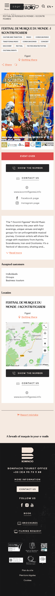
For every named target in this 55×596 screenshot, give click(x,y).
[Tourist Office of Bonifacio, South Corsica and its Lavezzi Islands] (24, 7)
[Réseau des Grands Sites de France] (16, 560)
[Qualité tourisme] (31, 560)
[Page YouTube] (32, 505)
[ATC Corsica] (15, 547)
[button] (43, 6)
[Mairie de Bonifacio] (32, 547)
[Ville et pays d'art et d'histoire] (44, 547)
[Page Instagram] (27, 505)
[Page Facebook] (22, 505)
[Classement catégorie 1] (42, 560)
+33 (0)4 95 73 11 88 (27, 472)
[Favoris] (37, 7)
